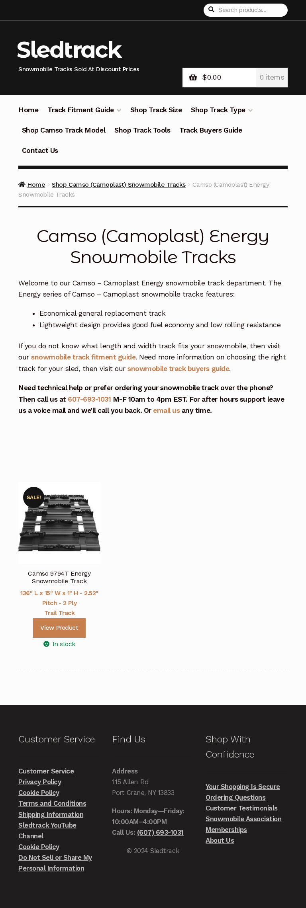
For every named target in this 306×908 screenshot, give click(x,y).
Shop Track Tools (142, 130)
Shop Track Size (156, 110)
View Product (59, 627)
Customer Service (46, 771)
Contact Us (40, 150)
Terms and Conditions (52, 803)
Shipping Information (50, 814)
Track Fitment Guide (80, 110)
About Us (220, 840)
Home (28, 110)
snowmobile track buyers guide (178, 369)
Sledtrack (69, 49)
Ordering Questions (235, 797)
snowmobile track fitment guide (83, 357)
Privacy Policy (39, 782)
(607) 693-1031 (160, 832)
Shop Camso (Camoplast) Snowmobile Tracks (118, 184)
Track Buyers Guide (210, 130)
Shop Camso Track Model (63, 130)
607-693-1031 (89, 399)
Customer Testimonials (242, 808)
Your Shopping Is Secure (243, 787)
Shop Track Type (218, 110)
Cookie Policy (38, 793)
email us (166, 410)
